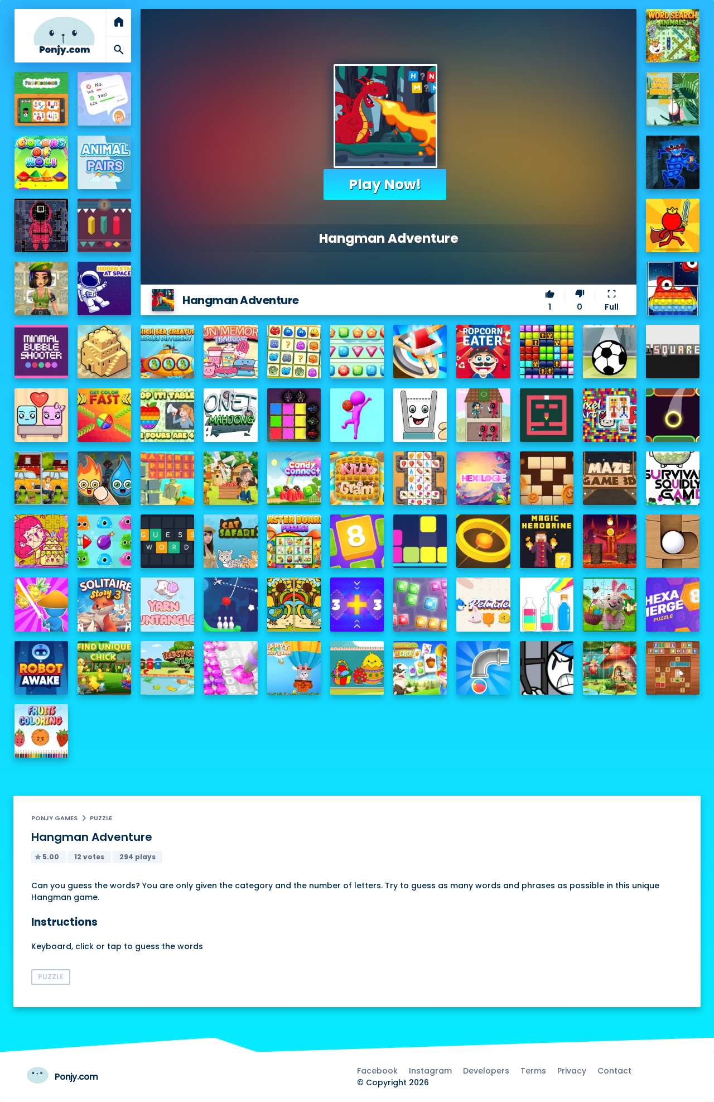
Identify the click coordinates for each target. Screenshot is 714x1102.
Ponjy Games (54, 818)
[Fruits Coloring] (41, 731)
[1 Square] (672, 351)
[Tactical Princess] (41, 288)
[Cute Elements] (104, 478)
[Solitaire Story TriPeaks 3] (104, 604)
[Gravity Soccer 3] (609, 351)
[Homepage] (64, 36)
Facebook (377, 1070)
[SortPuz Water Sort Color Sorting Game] (546, 604)
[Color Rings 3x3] (483, 541)
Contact (614, 1070)
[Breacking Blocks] (420, 541)
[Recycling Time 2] (167, 668)
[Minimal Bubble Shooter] (41, 351)
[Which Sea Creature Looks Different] (167, 351)
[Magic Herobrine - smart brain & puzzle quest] (546, 541)
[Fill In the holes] (672, 668)
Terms (533, 1070)
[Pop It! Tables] (167, 415)
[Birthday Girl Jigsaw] (41, 541)
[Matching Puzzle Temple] (167, 478)
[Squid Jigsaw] (41, 225)
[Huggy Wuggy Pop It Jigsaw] (672, 162)
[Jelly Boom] (104, 541)
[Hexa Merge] (672, 604)
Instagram (430, 1070)
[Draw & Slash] (41, 604)
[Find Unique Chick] (104, 668)
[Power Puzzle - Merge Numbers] (357, 541)
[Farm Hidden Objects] (230, 478)
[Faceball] (357, 415)
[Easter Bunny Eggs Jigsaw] (609, 604)
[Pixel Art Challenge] (609, 415)
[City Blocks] (104, 351)
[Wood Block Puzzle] (546, 478)
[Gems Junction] (357, 351)
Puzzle (101, 818)
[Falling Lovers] (41, 415)
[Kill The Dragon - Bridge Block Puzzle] (609, 541)
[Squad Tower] (483, 415)
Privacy (571, 1070)
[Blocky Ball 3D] (672, 541)
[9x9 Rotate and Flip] (420, 604)
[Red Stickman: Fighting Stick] (672, 225)
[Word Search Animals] (672, 35)
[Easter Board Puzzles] (294, 541)
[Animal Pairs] (104, 162)
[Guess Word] (167, 541)
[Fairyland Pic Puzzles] (609, 668)
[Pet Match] (483, 604)
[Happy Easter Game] (294, 668)
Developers (486, 1070)
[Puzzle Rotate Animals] (672, 99)
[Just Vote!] (104, 99)
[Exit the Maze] (546, 415)
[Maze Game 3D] (609, 478)
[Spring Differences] (294, 604)
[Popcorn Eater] (483, 351)
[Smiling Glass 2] (420, 415)
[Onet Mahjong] (230, 415)
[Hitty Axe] (420, 351)
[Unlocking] (104, 225)
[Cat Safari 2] (230, 541)
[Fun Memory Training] (230, 351)
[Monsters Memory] (294, 351)
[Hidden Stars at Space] (104, 288)
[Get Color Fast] (104, 415)
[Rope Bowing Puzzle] (230, 604)
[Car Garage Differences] (41, 478)
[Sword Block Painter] (294, 415)
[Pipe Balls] (483, 668)
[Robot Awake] (41, 668)
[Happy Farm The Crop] (420, 668)
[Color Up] (672, 415)
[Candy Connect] (294, 478)
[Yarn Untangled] (167, 604)
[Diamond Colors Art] (230, 668)
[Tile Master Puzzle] (420, 478)
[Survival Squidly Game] (672, 478)
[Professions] (41, 99)
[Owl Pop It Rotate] (672, 288)
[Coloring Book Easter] (357, 668)
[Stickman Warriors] (546, 668)
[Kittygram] (357, 478)
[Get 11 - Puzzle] (357, 604)
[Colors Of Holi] (41, 162)
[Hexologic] (483, 478)
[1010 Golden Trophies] (546, 351)
